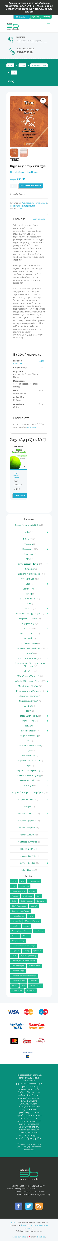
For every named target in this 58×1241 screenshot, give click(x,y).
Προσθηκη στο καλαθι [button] (25, 495)
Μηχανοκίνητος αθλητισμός (28, 691)
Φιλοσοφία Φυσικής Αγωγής (29, 775)
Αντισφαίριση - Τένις (39, 65)
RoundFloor (41, 1237)
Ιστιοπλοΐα (28, 638)
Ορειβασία (28, 706)
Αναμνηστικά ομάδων (27, 799)
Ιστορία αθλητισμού (28, 643)
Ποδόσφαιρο (27, 549)
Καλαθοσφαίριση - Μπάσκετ (27, 648)
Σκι (28, 741)
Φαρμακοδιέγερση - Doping (28, 770)
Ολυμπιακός (15, 951)
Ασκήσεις (15, 896)
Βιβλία (22, 65)
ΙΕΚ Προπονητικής (28, 633)
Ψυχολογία (28, 785)
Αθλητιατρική (24, 886)
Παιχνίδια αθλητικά (27, 856)
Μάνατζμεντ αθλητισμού (28, 676)
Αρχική (10, 65)
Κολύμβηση (28, 671)
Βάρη (28, 584)
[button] (43, 101)
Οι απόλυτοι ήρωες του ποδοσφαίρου (23, 946)
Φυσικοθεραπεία (27, 780)
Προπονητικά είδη (34, 966)
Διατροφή (28, 609)
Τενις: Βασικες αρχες (17, 475)
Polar (13, 886)
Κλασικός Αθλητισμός (28, 658)
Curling (28, 594)
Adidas (14, 881)
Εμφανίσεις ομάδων (27, 821)
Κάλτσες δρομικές (27, 828)
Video (27, 532)
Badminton (28, 554)
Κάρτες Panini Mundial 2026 (27, 525)
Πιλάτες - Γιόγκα (28, 721)
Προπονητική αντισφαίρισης (22, 206)
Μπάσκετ (26, 936)
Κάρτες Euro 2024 (28, 835)
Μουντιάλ (15, 936)
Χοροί (28, 765)
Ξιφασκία (28, 544)
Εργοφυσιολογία (29, 624)
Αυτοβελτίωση (27, 579)
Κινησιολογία (28, 653)
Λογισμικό (27, 806)
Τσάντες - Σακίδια (27, 863)
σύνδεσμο (31, 427)
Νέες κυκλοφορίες (18, 941)
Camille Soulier (18, 172)
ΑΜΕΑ (28, 559)
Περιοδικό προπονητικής (28, 956)
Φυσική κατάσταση (35, 985)
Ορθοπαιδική (37, 951)
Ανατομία (32, 891)
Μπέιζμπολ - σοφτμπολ (29, 696)
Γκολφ (29, 604)
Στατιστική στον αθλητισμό (29, 746)
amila (22, 881)
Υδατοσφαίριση (28, 756)
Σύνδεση (46, 17)
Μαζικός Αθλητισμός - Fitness (28, 681)
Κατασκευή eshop (19, 1237)
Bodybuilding (28, 589)
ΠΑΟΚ (14, 956)
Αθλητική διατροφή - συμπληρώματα (27, 792)
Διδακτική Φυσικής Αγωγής (28, 614)
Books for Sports (34, 881)
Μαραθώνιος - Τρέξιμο (28, 686)
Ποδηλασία (28, 726)
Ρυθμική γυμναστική (29, 736)
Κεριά (31, 916)
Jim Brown (32, 172)
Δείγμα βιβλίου (39, 219)
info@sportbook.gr (43, 1194)
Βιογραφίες (29, 569)
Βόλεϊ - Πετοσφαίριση (19, 906)
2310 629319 (25, 52)
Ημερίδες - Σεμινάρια (27, 849)
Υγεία (23, 985)
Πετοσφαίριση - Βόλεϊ (28, 716)
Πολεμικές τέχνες (28, 731)
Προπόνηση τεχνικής (18, 980)
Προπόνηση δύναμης (18, 970)
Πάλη (28, 711)
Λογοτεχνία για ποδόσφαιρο (21, 931)
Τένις (21, 209)
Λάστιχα (26, 926)
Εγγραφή (35, 17)
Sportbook (14, 1222)
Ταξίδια (28, 751)
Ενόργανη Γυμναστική (28, 619)
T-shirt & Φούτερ (28, 870)
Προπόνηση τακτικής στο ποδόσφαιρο (24, 975)
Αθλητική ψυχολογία (18, 891)
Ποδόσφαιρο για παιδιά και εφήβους (23, 961)
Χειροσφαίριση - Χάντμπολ (28, 761)
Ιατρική (27, 628)
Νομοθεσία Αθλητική (28, 701)
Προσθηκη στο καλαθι (31, 186)
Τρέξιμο (14, 985)
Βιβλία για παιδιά (27, 599)
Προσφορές (33, 980)
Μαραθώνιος (39, 931)
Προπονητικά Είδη (26, 814)
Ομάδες (26, 951)
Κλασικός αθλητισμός (32, 921)
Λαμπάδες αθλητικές (27, 842)
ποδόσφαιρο (31, 990)
